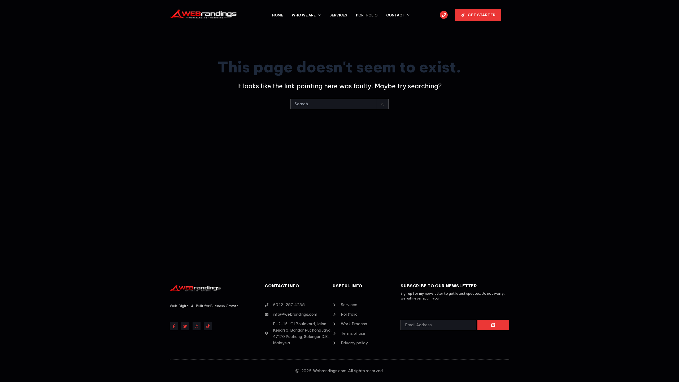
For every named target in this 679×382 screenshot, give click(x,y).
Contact (395, 15)
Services (338, 15)
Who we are (304, 15)
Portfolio (366, 15)
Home (277, 15)
